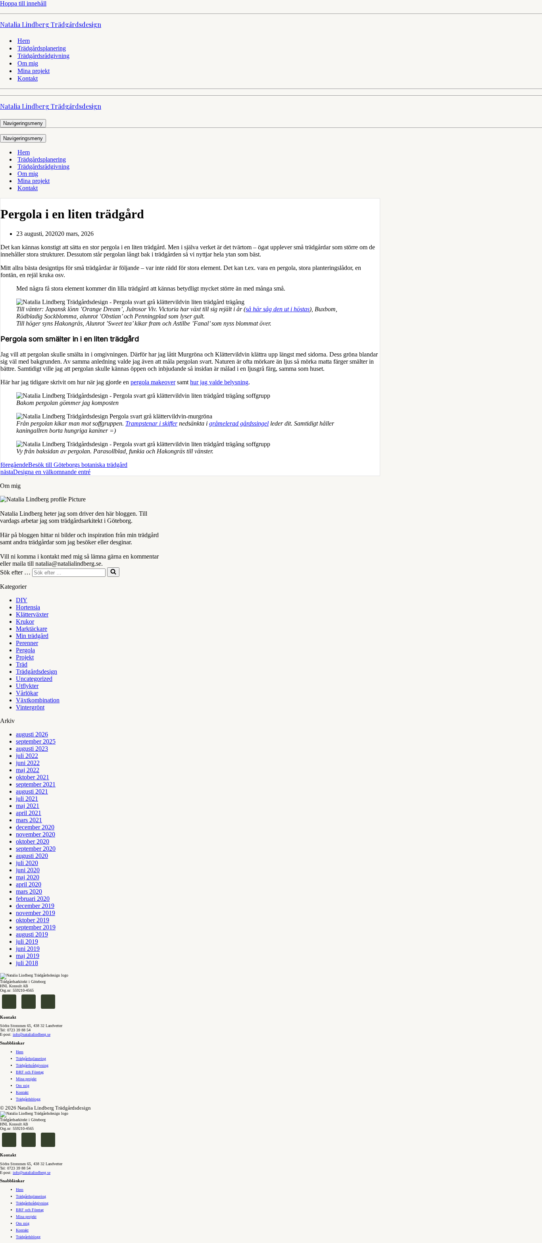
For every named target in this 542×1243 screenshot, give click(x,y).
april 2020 (28, 884)
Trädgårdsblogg (28, 1099)
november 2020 (35, 834)
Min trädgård (32, 635)
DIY (21, 600)
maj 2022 (27, 770)
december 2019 (35, 905)
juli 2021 (27, 798)
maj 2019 (27, 955)
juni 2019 (28, 948)
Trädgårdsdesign (36, 671)
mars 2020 (29, 891)
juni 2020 (28, 870)
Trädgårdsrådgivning (43, 55)
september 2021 (36, 784)
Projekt (25, 657)
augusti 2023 (32, 748)
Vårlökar (27, 693)
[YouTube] (48, 1001)
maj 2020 (27, 877)
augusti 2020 (32, 855)
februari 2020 (33, 898)
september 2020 (36, 848)
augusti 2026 (32, 734)
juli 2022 (27, 755)
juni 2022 (28, 762)
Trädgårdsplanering (41, 48)
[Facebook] (9, 1001)
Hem (23, 40)
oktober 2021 (32, 777)
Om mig (27, 63)
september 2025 (36, 741)
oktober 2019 (32, 920)
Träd (21, 664)
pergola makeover (153, 382)
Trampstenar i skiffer (151, 423)
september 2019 (36, 927)
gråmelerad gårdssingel (239, 423)
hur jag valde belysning (219, 382)
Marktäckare (31, 628)
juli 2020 (27, 863)
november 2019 (35, 913)
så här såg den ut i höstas (277, 309)
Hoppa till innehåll (23, 3)
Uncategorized (34, 678)
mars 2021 (29, 820)
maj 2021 (27, 805)
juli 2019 (27, 941)
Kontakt (27, 78)
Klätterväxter (32, 614)
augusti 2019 (32, 934)
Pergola (25, 650)
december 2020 (35, 827)
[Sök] (113, 572)
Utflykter (27, 685)
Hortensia (28, 607)
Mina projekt (33, 70)
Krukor (25, 621)
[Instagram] (28, 1001)
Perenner (27, 643)
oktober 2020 (32, 841)
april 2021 (28, 812)
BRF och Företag (30, 1072)
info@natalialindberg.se (31, 1034)
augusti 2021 (32, 791)
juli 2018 (27, 963)
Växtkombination (38, 700)
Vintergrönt (30, 707)
